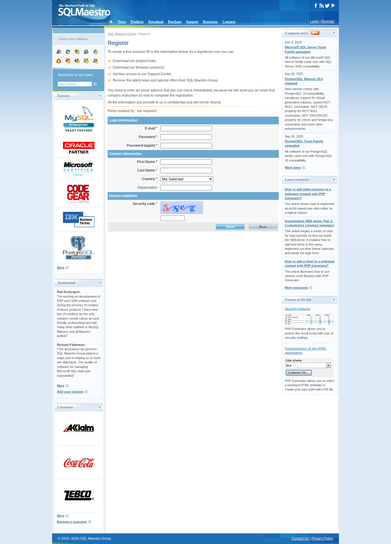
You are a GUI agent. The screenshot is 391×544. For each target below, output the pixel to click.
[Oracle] (67, 63)
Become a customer (72, 521)
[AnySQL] (58, 54)
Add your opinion (70, 391)
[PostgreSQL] (86, 54)
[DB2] (86, 63)
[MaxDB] (95, 63)
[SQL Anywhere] (77, 63)
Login (314, 21)
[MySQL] (67, 54)
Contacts (229, 22)
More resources (296, 287)
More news (293, 167)
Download (155, 22)
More (60, 267)
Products (137, 22)
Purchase (174, 22)
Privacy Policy (322, 539)
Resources (210, 22)
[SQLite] (95, 54)
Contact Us (300, 539)
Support (192, 22)
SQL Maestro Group (122, 33)
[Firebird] (58, 63)
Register (328, 21)
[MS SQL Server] (77, 54)
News (122, 22)
